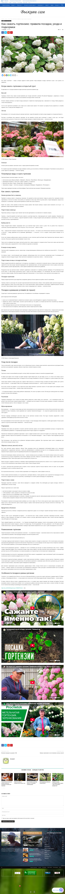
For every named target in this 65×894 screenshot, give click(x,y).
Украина (25, 845)
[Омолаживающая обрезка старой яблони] (45, 777)
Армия (46, 5)
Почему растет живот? (33, 848)
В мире (12, 5)
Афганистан (32, 856)
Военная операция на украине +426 (9, 753)
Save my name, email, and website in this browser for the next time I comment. (18, 818)
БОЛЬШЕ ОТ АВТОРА (38, 769)
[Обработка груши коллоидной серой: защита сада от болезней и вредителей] (58, 777)
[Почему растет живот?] (25, 850)
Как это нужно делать (7, 20)
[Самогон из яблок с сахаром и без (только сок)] (19, 777)
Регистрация (20, 2)
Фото (29, 2)
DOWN (34, 892)
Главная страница (4, 2)
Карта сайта (25, 2)
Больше (56, 5)
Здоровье (31, 850)
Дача (6, 19)
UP (30, 892)
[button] (62, 5)
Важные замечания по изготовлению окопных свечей (52, 753)
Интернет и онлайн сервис (29, 5)
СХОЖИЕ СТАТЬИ (26, 769)
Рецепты (3, 780)
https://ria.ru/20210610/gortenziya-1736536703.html (12, 588)
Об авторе (14, 2)
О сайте (10, 2)
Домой (2, 19)
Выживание (40, 5)
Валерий (4, 29)
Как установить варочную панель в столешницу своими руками (32, 783)
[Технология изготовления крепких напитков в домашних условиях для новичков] (7, 777)
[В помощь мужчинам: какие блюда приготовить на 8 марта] (25, 860)
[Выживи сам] (32, 12)
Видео (52, 5)
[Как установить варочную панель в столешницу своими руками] (32, 777)
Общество (19, 5)
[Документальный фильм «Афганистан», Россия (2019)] (25, 855)
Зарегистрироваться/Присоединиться (29, 0)
